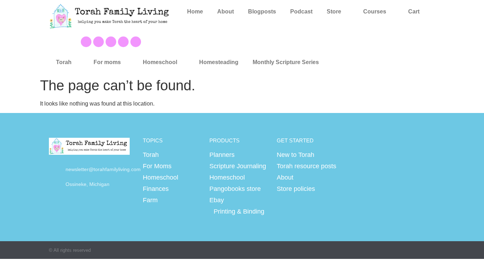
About (225, 11)
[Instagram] (123, 41)
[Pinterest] (111, 41)
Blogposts (262, 11)
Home (195, 11)
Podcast (301, 11)
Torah (64, 62)
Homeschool (160, 62)
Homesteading (218, 62)
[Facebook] (86, 41)
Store (334, 11)
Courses (374, 11)
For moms (107, 62)
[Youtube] (98, 41)
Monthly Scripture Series (286, 62)
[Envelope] (135, 41)
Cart (414, 11)
